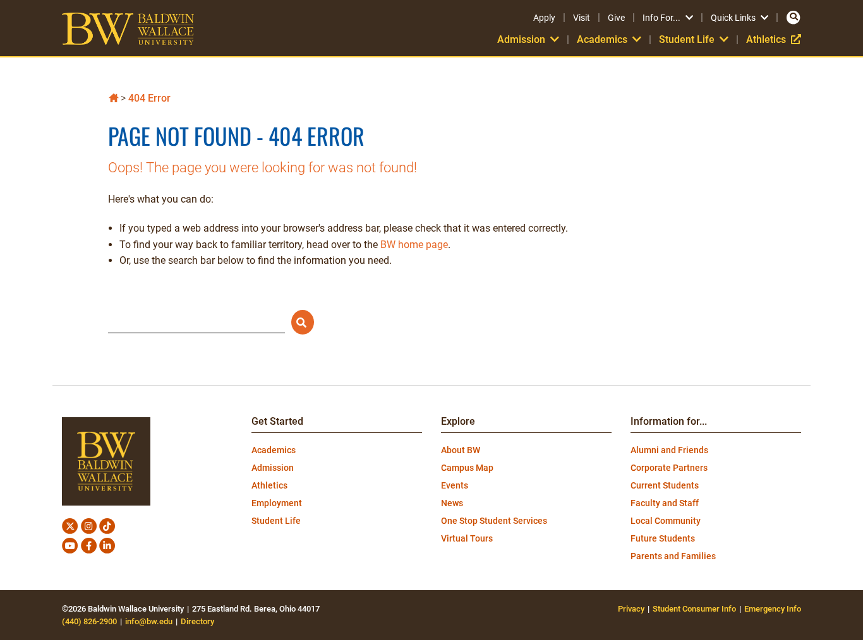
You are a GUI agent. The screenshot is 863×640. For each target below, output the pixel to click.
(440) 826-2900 (89, 621)
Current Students (665, 485)
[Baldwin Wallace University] (113, 97)
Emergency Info (772, 608)
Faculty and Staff (665, 503)
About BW (460, 450)
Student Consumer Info (694, 608)
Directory (197, 621)
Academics (273, 450)
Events (454, 485)
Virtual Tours (467, 538)
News (452, 503)
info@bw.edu (148, 621)
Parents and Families (673, 556)
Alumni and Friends (669, 450)
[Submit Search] (302, 322)
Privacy (631, 608)
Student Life (276, 521)
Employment (276, 503)
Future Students (663, 538)
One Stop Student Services (494, 521)
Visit (581, 18)
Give (616, 18)
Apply (544, 18)
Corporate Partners (669, 468)
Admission (272, 468)
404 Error (149, 98)
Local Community (666, 521)
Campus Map (467, 468)
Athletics (773, 39)
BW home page (414, 245)
